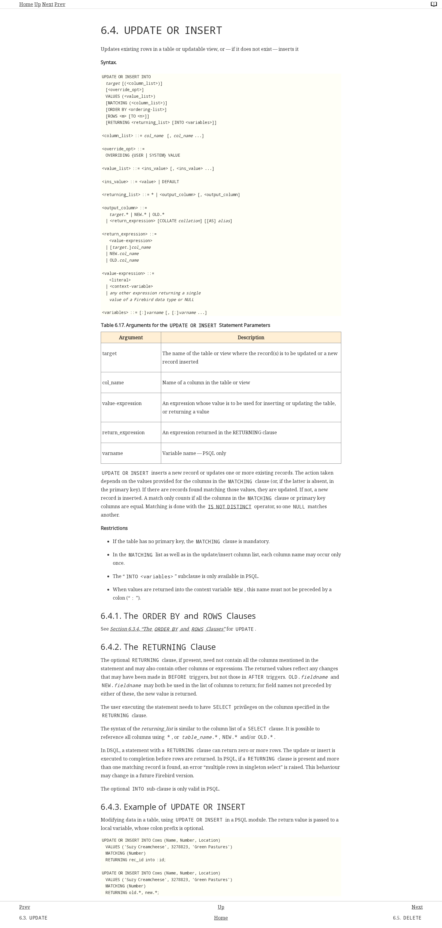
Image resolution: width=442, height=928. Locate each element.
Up (37, 4)
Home (26, 4)
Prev (59, 4)
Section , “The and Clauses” (167, 628)
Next (47, 4)
